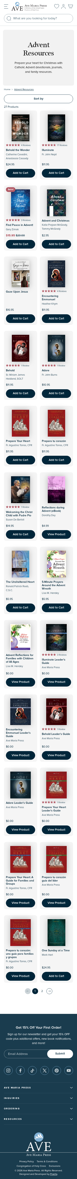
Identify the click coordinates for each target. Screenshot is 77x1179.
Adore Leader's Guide (19, 803)
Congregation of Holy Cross (31, 1166)
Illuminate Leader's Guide (53, 661)
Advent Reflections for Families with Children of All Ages (19, 658)
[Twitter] (44, 1070)
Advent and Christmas (55, 221)
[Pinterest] (56, 1070)
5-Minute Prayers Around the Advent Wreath (53, 585)
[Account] (63, 6)
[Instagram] (8, 1070)
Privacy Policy (26, 1161)
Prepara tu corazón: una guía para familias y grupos (20, 954)
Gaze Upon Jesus (17, 292)
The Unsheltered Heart (20, 582)
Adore (45, 370)
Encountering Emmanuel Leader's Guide (18, 733)
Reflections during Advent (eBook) (53, 509)
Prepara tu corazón (54, 441)
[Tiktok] (32, 1070)
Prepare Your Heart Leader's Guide (54, 809)
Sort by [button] (38, 99)
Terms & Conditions (47, 1161)
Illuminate (48, 150)
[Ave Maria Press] (29, 6)
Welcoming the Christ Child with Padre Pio (19, 513)
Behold (10, 370)
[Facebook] (20, 1070)
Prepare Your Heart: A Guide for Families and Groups (20, 881)
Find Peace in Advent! (19, 225)
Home (7, 89)
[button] (6, 6)
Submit (60, 1053)
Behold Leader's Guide (56, 734)
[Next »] (49, 991)
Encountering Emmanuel (50, 297)
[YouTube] (68, 1070)
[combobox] (38, 18)
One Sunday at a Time (56, 950)
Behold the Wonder (18, 150)
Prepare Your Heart (18, 441)
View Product (56, 534)
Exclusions (54, 1166)
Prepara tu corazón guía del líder (54, 879)
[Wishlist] (56, 6)
